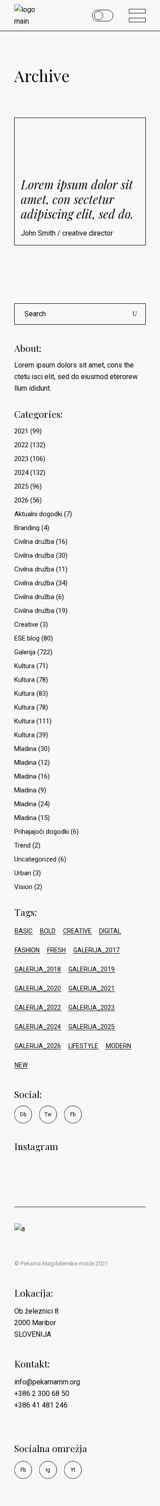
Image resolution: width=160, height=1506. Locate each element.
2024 (21, 473)
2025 (21, 486)
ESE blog (27, 638)
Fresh (56, 950)
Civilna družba (34, 542)
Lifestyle (83, 1045)
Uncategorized (35, 859)
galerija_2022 (38, 1007)
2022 (21, 445)
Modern (118, 1045)
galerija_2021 (91, 988)
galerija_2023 (91, 1007)
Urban (22, 873)
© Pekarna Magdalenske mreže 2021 (61, 1263)
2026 (21, 500)
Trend (22, 845)
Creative (26, 624)
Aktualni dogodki (38, 514)
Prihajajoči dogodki (41, 832)
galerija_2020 (38, 988)
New (21, 1065)
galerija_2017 (96, 950)
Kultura (24, 666)
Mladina (25, 749)
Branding (27, 528)
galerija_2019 (91, 969)
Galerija (25, 652)
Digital (110, 931)
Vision (23, 887)
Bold (48, 931)
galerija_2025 (91, 1026)
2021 (21, 431)
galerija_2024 (38, 1026)
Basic (23, 931)
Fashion (27, 950)
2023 (21, 459)
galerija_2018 (38, 969)
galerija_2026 (38, 1045)
